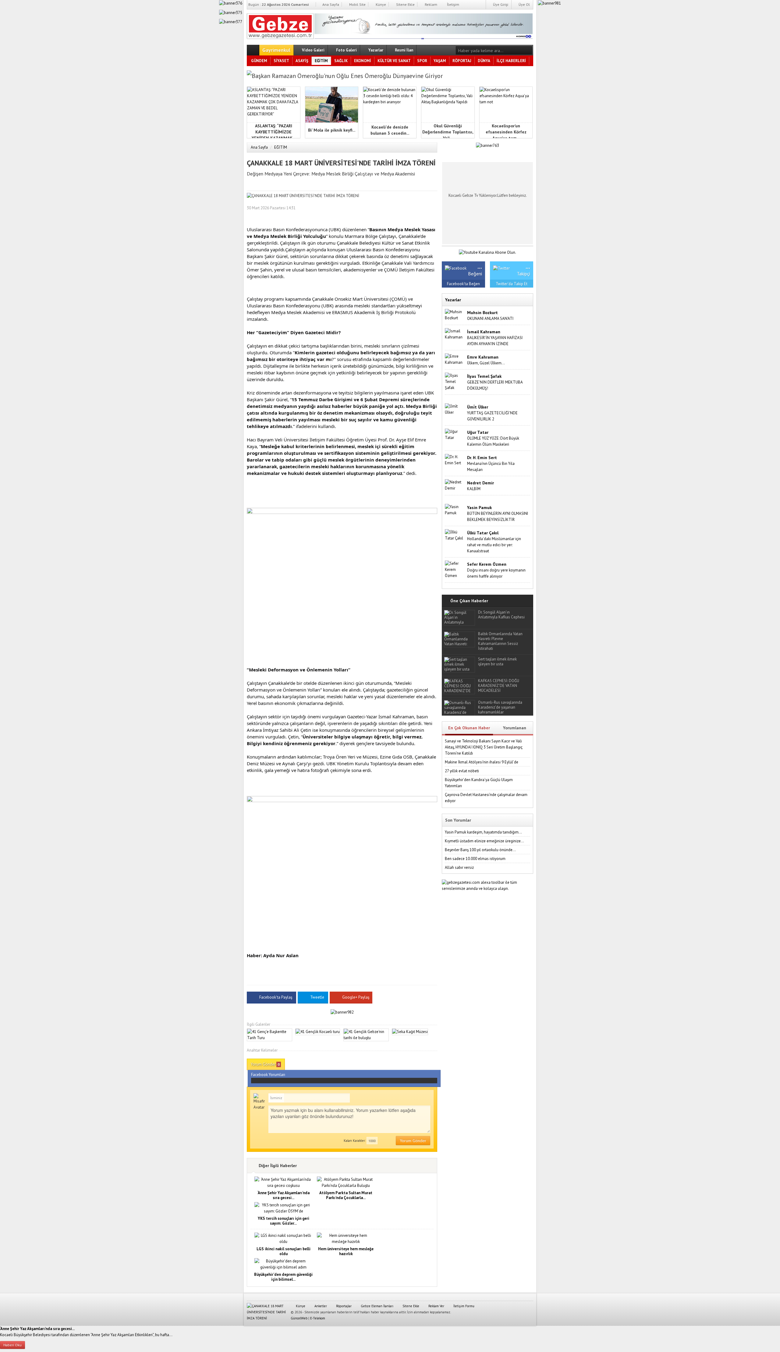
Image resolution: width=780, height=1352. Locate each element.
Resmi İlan (403, 50)
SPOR (422, 60)
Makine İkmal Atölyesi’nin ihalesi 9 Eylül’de (481, 762)
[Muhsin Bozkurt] (454, 314)
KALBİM (473, 488)
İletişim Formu (463, 1306)
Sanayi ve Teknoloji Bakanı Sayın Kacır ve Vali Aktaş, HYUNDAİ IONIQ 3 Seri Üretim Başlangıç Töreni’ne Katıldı (484, 747)
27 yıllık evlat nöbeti (462, 770)
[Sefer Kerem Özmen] (454, 569)
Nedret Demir (480, 483)
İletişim (452, 4)
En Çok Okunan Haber (469, 728)
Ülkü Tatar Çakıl (482, 533)
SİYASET (281, 60)
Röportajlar (343, 1306)
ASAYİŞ (302, 60)
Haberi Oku (12, 1345)
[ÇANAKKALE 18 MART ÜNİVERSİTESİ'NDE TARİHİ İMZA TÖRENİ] (280, 25)
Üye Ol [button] (524, 4)
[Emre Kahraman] (454, 359)
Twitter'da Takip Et (511, 283)
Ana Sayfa (330, 4)
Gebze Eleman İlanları (376, 1306)
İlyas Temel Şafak (484, 376)
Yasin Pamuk (479, 507)
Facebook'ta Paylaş (275, 997)
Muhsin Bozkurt (482, 312)
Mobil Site (357, 4)
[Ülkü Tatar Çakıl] (454, 534)
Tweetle (317, 997)
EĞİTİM (321, 60)
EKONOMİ (362, 60)
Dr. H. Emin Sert (482, 457)
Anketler (320, 1306)
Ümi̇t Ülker (477, 407)
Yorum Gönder (265, 1064)
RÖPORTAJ (461, 60)
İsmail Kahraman (483, 331)
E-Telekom (317, 1318)
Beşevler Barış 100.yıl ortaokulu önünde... (480, 849)
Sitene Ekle (405, 4)
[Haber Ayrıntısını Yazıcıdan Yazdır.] (432, 208)
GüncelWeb (299, 1318)
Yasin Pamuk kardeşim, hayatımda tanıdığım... (483, 832)
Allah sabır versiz (459, 867)
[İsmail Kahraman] (454, 333)
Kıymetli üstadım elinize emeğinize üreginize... (484, 841)
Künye (380, 4)
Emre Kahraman (482, 357)
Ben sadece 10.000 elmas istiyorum (475, 858)
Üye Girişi (500, 4)
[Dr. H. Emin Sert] (454, 459)
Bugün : (278, 4)
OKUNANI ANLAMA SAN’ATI (490, 318)
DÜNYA (484, 60)
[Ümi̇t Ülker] (454, 409)
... (479, 266)
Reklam (430, 4)
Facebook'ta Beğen (463, 283)
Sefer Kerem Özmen (486, 564)
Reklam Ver (435, 1306)
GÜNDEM (259, 60)
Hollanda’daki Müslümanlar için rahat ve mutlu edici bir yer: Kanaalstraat (494, 545)
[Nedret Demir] (454, 484)
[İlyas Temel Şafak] (454, 381)
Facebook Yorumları (268, 1074)
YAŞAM (440, 60)
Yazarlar (375, 50)
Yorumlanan (514, 728)
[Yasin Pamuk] (454, 509)
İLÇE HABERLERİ (511, 60)
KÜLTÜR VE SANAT (394, 60)
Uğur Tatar (477, 432)
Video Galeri (312, 50)
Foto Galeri (346, 50)
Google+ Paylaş (355, 997)
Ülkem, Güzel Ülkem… (486, 363)
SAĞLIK (341, 60)
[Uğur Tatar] (454, 434)
